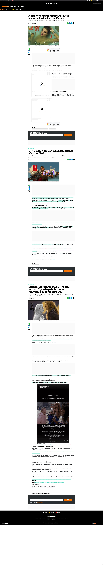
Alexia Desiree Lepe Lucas (33, 297)
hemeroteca (48, 519)
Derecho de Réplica (51, 523)
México (15, 6)
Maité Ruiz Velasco (32, 22)
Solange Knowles (40, 493)
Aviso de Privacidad (47, 523)
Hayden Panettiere (34, 493)
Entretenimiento (31, 148)
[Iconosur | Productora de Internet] (3, 522)
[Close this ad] (102, 564)
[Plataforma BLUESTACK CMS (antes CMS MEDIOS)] (6, 522)
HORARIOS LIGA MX (8, 9)
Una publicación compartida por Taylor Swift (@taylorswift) (41, 95)
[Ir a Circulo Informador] (8, 0)
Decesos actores (46, 493)
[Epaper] (93, 0)
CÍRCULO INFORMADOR (17, 9)
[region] (51, 567)
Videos (19, 6)
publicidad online (54, 519)
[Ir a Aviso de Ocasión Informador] (3, 0)
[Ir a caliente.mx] (88, 0)
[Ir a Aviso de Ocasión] (45, 511)
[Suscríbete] (98, 0)
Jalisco (11, 6)
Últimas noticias (6, 6)
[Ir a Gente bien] (58, 511)
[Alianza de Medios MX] (94, 522)
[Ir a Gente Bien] (13, 0)
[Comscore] (98, 522)
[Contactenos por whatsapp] (100, 3)
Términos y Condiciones (40, 273)
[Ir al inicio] (12, 3)
